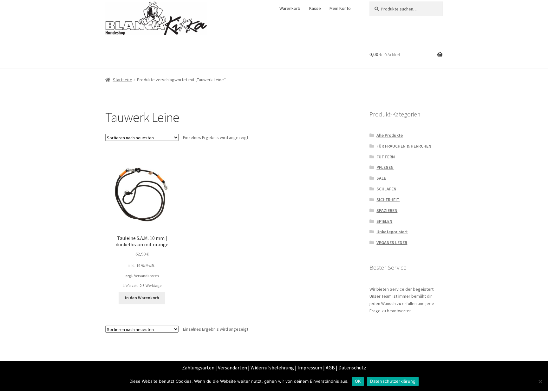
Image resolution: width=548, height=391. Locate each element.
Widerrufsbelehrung (272, 367)
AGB (330, 367)
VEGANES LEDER (391, 242)
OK (358, 381)
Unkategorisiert (392, 232)
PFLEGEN (385, 167)
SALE (381, 178)
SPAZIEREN (386, 210)
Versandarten (232, 367)
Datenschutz (352, 367)
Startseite (122, 80)
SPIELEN (384, 221)
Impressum (309, 367)
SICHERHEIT (388, 199)
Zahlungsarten (198, 367)
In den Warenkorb (142, 298)
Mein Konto (340, 8)
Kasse (315, 8)
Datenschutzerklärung (392, 381)
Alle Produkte (389, 135)
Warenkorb (289, 8)
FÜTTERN (385, 157)
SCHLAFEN (386, 189)
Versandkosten (146, 275)
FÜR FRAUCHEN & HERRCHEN (403, 146)
